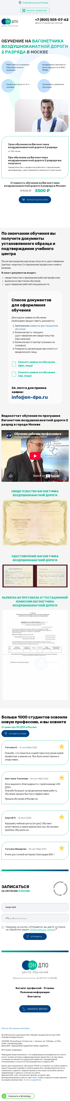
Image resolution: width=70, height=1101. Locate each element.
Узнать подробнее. (33, 1080)
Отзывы (49, 988)
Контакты (34, 996)
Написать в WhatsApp (19, 1096)
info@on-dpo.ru (30, 397)
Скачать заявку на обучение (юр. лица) (36, 374)
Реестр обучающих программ (15, 1028)
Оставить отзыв (17, 734)
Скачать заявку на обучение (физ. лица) (36, 364)
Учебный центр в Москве (35, 2)
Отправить (36, 936)
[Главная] (9, 23)
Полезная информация (35, 992)
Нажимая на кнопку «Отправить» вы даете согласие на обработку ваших (35, 928)
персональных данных (43, 929)
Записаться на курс (37, 200)
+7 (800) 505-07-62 (52, 20)
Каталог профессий (36, 10)
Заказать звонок (37, 1009)
